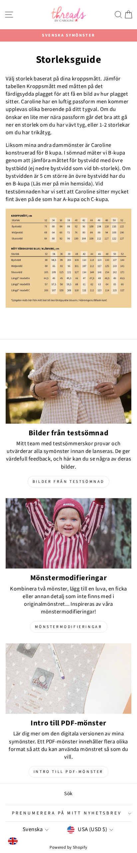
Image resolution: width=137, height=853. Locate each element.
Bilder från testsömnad (68, 481)
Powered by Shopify (68, 847)
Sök (68, 793)
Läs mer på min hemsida (62, 184)
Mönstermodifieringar (68, 627)
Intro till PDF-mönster (68, 772)
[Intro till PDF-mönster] (68, 678)
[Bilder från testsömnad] (68, 388)
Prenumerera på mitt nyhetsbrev (66, 813)
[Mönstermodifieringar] (68, 533)
